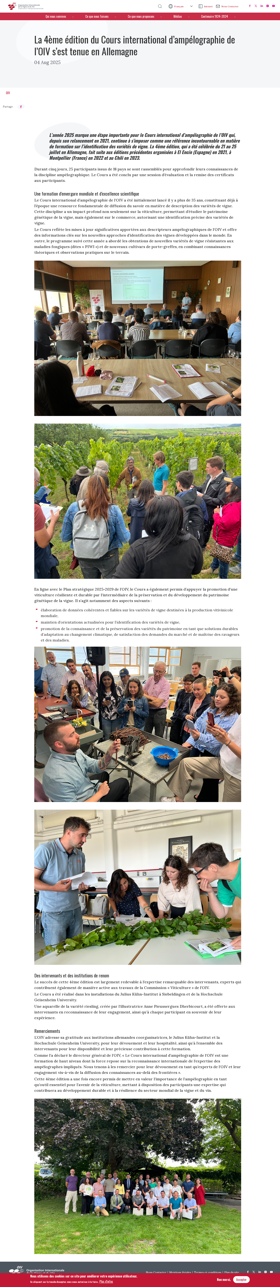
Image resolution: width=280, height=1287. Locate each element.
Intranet (208, 6)
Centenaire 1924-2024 (214, 16)
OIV (8, 93)
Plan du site (231, 1272)
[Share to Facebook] (21, 106)
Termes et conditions (207, 1272)
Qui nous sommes (56, 16)
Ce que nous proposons (141, 16)
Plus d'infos (106, 1281)
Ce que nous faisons (97, 16)
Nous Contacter (229, 6)
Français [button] (179, 6)
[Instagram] (267, 5)
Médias (178, 16)
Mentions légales (180, 1272)
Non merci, (224, 1279)
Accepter (241, 1279)
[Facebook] (249, 5)
